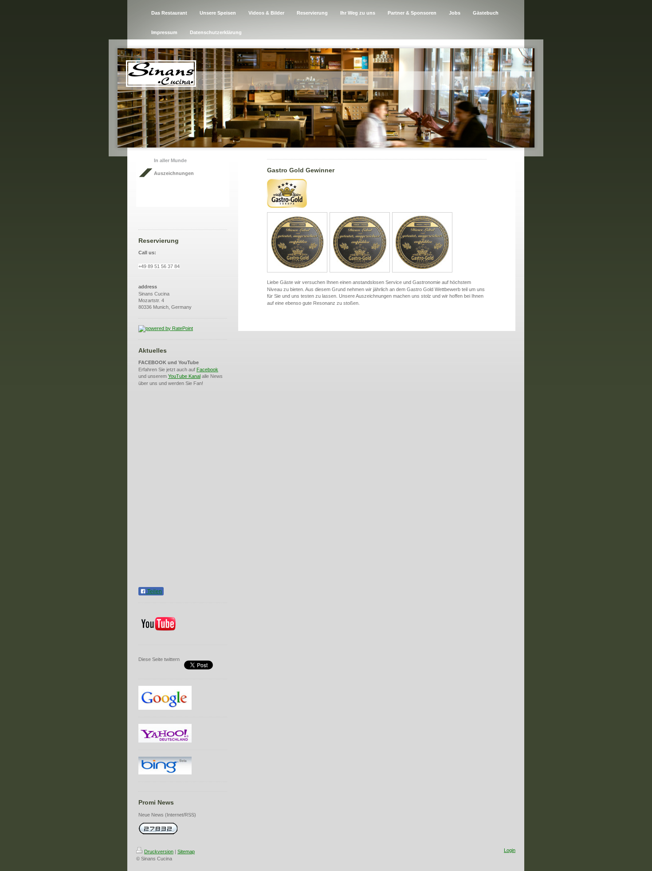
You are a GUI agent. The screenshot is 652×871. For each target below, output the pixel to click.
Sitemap (186, 851)
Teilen (154, 591)
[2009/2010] (359, 242)
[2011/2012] (422, 242)
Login (509, 850)
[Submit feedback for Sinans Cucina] (182, 328)
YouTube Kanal (184, 376)
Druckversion (158, 851)
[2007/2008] (297, 242)
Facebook (207, 369)
